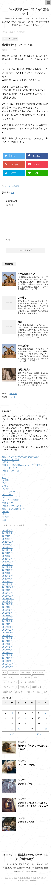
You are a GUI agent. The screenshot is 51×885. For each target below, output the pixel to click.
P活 (4, 477)
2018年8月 (7, 604)
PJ (3, 475)
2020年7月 (7, 570)
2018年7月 (7, 607)
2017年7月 (7, 641)
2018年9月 (7, 601)
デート (19, 677)
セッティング (8, 677)
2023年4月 (7, 530)
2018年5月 (7, 613)
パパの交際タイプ (26, 274)
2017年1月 (7, 658)
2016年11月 (7, 664)
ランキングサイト (10, 687)
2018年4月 (7, 616)
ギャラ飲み (25, 672)
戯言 (4, 514)
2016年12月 (8, 661)
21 (32, 724)
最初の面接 (36, 687)
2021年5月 (7, 547)
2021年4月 (7, 550)
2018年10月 (8, 598)
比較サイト (19, 692)
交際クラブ (7, 503)
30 (46, 729)
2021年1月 (7, 559)
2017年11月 (7, 630)
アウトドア (13, 672)
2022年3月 (7, 536)
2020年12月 (8, 562)
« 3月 (12, 734)
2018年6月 (7, 610)
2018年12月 (8, 596)
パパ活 (5, 489)
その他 (5, 483)
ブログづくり (8, 492)
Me (12, 192)
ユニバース (7, 494)
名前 (8, 239)
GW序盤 (13, 393)
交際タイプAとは (10, 471)
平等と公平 (23, 345)
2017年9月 (7, 635)
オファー (6, 486)
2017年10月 (8, 633)
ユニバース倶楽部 (11, 186)
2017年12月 (8, 627)
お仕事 (5, 480)
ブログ (36, 677)
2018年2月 (7, 621)
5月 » (39, 734)
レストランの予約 (10, 459)
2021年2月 (7, 556)
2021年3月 (7, 553)
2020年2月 (7, 584)
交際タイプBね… (10, 462)
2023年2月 (7, 533)
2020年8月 (7, 567)
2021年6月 (7, 545)
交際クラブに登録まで (13, 509)
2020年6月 (7, 573)
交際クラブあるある (12, 506)
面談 (4, 520)
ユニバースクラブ (10, 497)
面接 (39, 692)
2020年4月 (7, 579)
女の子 (5, 511)
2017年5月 (7, 647)
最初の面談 (7, 692)
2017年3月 (7, 652)
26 (19, 729)
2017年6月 (7, 644)
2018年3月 (7, 618)
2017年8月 (7, 638)
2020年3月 (7, 581)
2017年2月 (7, 655)
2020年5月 (7, 576)
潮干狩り (30, 692)
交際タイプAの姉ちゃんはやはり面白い (21, 457)
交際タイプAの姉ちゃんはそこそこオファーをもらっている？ (33, 804)
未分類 (5, 517)
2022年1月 (7, 539)
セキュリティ (38, 672)
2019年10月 (8, 587)
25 (12, 729)
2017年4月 (7, 650)
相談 (20, 322)
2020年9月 (7, 564)
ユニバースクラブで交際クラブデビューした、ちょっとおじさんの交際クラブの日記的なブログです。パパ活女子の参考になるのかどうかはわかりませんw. (25, 867)
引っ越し (22, 297)
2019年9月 (7, 590)
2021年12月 (8, 542)
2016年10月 (8, 667)
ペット (13, 397)
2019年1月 (7, 593)
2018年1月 (7, 624)
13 (25, 718)
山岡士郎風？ (24, 369)
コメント (10, 205)
